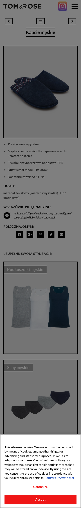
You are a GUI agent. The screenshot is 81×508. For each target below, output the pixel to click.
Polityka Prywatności (59, 478)
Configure (40, 487)
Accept (40, 499)
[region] (40, 471)
